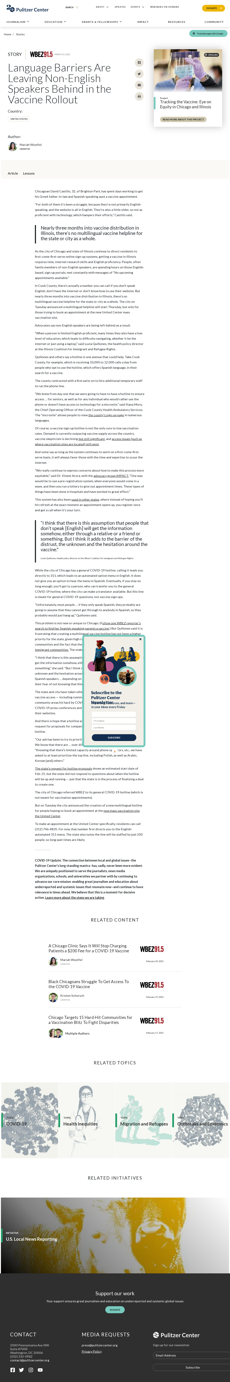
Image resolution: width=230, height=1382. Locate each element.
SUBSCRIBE (114, 737)
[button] (114, 697)
